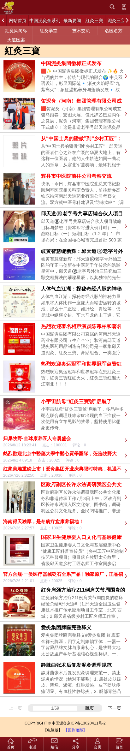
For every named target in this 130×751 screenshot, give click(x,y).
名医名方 (113, 30)
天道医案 (16, 39)
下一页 (114, 708)
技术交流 (81, 30)
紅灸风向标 (16, 30)
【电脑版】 (52, 730)
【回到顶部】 (75, 730)
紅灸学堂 (48, 30)
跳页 (89, 708)
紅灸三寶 (22, 51)
